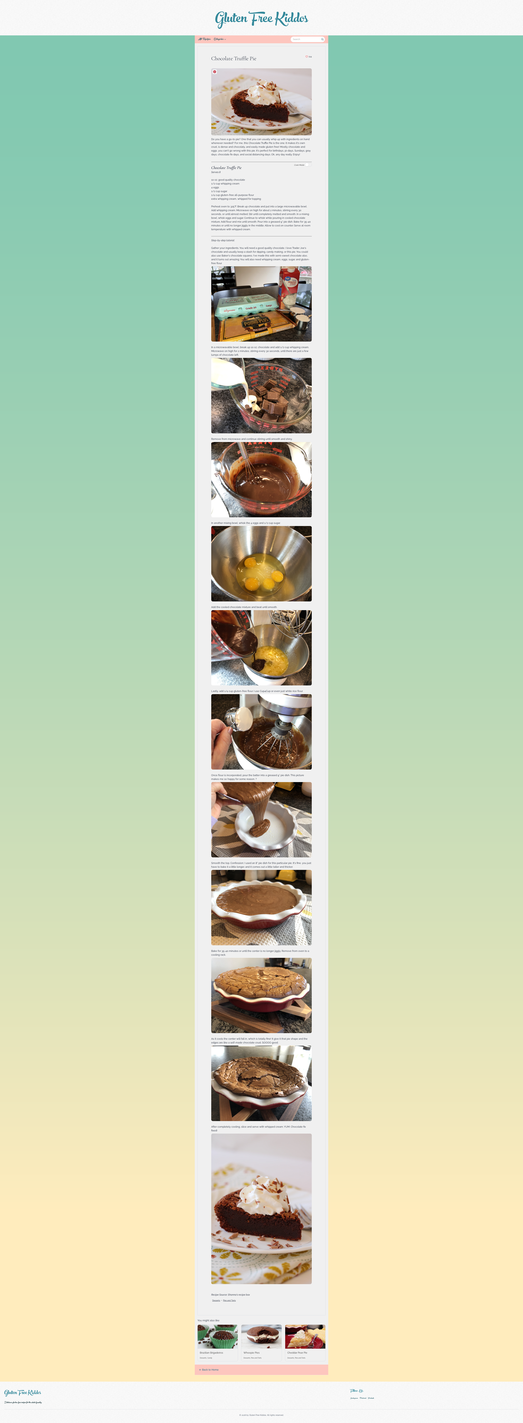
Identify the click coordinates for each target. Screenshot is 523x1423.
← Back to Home (209, 1369)
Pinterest (363, 1398)
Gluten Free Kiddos (261, 20)
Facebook (371, 1398)
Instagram (354, 1398)
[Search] (322, 39)
